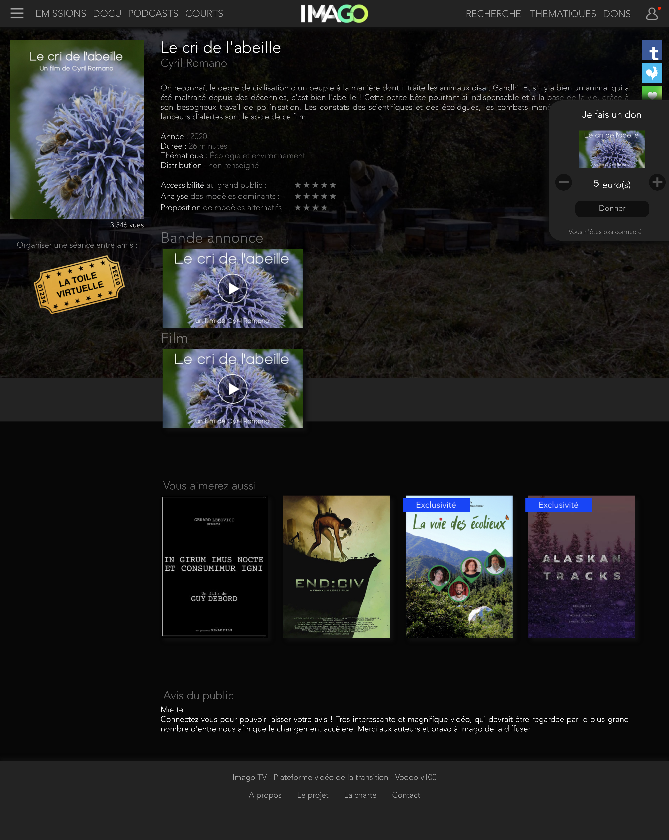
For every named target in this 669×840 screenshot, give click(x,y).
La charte (361, 796)
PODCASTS (153, 14)
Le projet (314, 796)
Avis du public (198, 696)
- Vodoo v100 (413, 778)
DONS (617, 14)
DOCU (107, 14)
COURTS (204, 14)
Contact (406, 796)
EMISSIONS (61, 14)
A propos (266, 796)
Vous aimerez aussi (209, 486)
